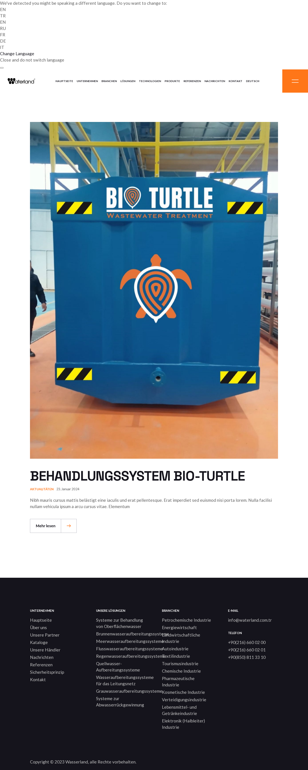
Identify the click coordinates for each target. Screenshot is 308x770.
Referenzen (41, 664)
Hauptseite (41, 620)
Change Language (17, 53)
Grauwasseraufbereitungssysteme (129, 691)
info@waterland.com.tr (250, 620)
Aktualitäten (42, 489)
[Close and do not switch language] (2, 68)
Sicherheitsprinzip (47, 672)
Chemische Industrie (181, 671)
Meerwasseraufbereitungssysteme (130, 641)
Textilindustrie (176, 656)
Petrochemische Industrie (186, 620)
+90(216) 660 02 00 (247, 642)
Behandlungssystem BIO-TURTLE (137, 476)
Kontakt (38, 679)
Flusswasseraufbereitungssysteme (129, 648)
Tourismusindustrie (180, 663)
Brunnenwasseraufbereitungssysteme (132, 633)
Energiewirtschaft (179, 627)
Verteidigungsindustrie (184, 699)
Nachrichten (41, 657)
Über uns (38, 627)
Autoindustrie (175, 648)
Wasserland (76, 761)
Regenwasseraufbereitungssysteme (130, 656)
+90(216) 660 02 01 (247, 649)
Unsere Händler (45, 649)
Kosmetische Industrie (183, 692)
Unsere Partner (45, 634)
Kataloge (39, 642)
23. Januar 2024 (68, 489)
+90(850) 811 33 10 (247, 657)
